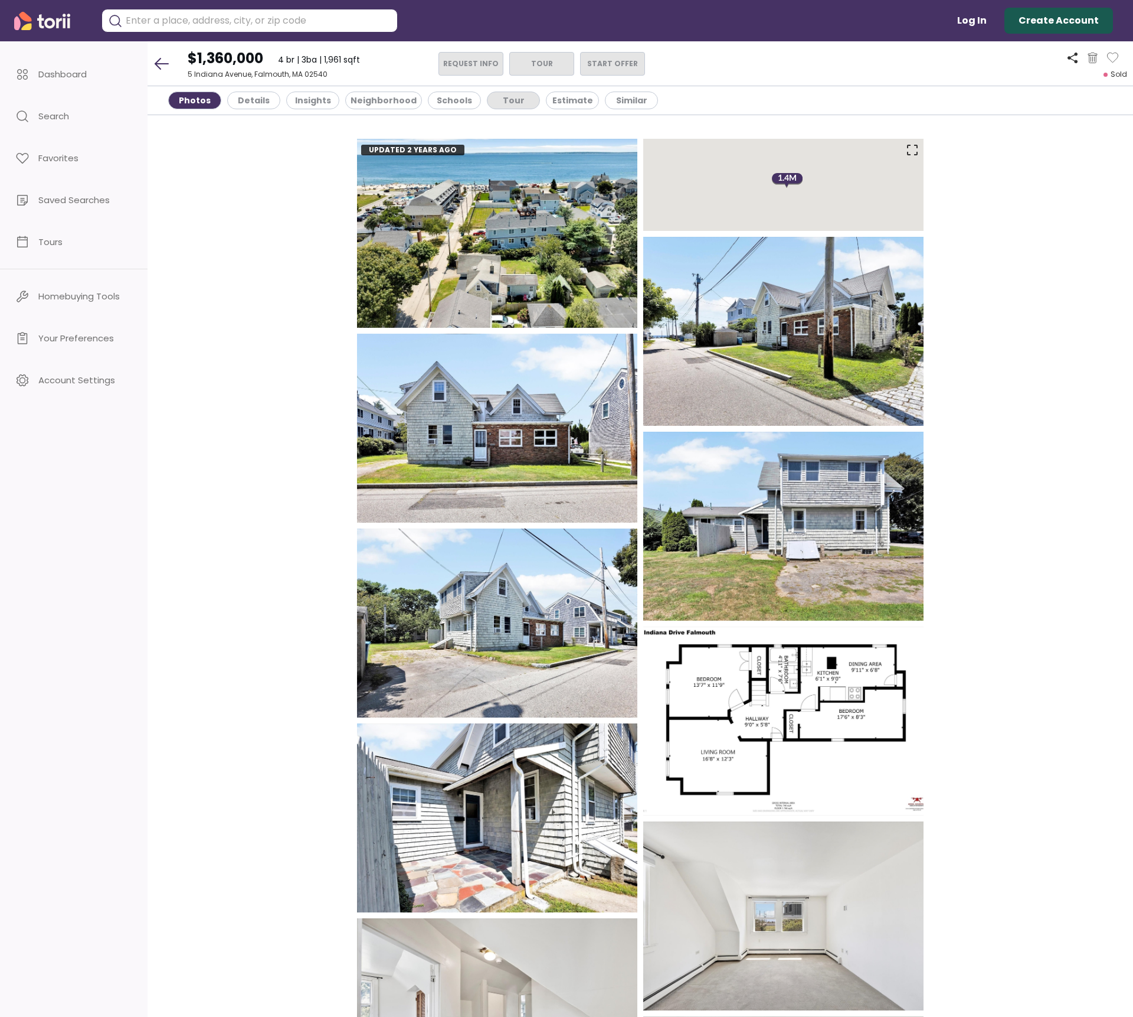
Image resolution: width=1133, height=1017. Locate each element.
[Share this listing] (1072, 57)
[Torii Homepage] (50, 21)
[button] (74, 74)
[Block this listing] (1092, 58)
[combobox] (258, 20)
